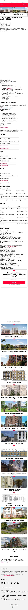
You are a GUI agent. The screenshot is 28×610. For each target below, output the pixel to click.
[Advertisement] (14, 304)
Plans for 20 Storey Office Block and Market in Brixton (14, 473)
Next (27, 11)
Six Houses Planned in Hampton (14, 458)
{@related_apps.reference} (7, 107)
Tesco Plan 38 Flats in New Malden (14, 535)
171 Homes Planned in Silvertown (5, 14)
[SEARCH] (26, 4)
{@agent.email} (3, 163)
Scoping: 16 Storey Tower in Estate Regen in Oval (13, 600)
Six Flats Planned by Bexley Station (14, 443)
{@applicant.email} (4, 145)
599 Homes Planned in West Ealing (14, 413)
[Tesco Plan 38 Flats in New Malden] (14, 528)
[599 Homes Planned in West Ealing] (14, 406)
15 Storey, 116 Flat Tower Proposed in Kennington (14, 428)
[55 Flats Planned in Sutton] (14, 375)
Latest (4, 2)
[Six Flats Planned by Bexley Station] (14, 436)
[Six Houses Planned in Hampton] (14, 451)
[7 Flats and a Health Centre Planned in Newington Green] (14, 482)
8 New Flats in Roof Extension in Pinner (14, 520)
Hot (17, 2)
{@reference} (9, 88)
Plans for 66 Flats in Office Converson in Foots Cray (14, 550)
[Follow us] (24, 4)
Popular (11, 2)
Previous (0, 11)
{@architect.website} (4, 183)
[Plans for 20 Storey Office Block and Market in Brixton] (14, 466)
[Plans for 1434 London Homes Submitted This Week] (19, 10)
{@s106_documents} (12, 246)
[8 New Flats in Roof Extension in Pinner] (14, 513)
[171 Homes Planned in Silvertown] (6, 10)
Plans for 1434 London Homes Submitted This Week (18, 14)
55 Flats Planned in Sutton (14, 382)
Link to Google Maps (4, 127)
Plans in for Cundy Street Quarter (14, 368)
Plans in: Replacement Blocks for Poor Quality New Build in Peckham (14, 596)
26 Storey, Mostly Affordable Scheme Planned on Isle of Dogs (14, 398)
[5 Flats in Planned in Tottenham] (14, 498)
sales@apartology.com (9, 575)
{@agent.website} (4, 165)
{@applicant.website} (4, 148)
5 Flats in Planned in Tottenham (14, 505)
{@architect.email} (4, 180)
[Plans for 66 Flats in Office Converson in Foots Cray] (14, 542)
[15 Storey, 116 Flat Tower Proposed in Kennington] (14, 421)
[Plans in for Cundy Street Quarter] (14, 360)
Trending (23, 2)
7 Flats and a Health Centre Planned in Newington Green (14, 489)
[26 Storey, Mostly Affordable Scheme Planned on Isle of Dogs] (14, 390)
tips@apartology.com (5, 561)
